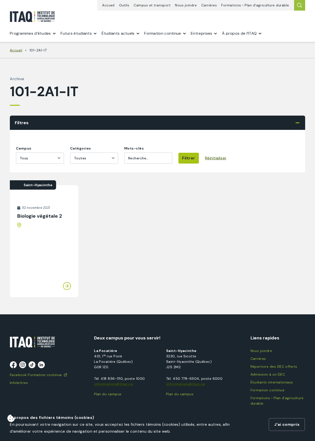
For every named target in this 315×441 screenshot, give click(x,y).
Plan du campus (108, 394)
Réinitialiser (216, 158)
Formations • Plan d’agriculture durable (255, 5)
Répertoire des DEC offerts (274, 366)
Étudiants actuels (118, 33)
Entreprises (201, 33)
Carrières (209, 5)
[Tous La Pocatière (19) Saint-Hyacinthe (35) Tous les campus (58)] (40, 158)
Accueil (108, 5)
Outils (124, 5)
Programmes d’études (30, 33)
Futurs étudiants (76, 33)
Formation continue (267, 390)
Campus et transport (152, 5)
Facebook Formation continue (36, 375)
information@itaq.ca (113, 384)
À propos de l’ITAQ (239, 33)
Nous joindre (186, 5)
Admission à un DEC (268, 374)
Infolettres (19, 382)
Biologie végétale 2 (39, 216)
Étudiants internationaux (272, 382)
